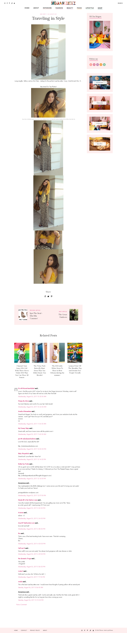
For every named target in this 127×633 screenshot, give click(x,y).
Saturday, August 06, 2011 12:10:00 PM (30, 600)
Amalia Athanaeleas (24, 411)
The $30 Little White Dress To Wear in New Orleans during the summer (57, 370)
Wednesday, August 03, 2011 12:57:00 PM (32, 495)
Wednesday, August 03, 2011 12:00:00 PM (32, 449)
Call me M (21, 548)
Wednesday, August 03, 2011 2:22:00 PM (31, 508)
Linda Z (20, 571)
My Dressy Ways (23, 428)
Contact (24, 630)
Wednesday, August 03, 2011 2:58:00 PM (31, 529)
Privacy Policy (35, 630)
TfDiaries (101, 630)
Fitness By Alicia (23, 401)
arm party (43, 14)
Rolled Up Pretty (23, 464)
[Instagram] (94, 64)
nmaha (20, 581)
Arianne (20, 512)
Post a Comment (21, 604)
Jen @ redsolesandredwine (27, 439)
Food (79, 8)
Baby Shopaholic (23, 453)
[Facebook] (90, 64)
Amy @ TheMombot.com (26, 523)
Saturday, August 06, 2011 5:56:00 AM (30, 587)
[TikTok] (101, 64)
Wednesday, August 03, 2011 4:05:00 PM (31, 544)
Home (27, 8)
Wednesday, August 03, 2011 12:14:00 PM (32, 459)
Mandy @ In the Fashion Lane (27, 500)
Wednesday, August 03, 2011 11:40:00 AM (32, 434)
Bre (19, 533)
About (36, 8)
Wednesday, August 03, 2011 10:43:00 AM (32, 407)
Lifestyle (90, 8)
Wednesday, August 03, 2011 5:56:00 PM (31, 567)
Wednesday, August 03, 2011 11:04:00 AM (32, 424)
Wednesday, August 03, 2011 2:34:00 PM (31, 518)
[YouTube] (104, 64)
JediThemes (110, 630)
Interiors (47, 8)
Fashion (59, 8)
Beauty (70, 8)
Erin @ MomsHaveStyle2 (26, 388)
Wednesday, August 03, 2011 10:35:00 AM (32, 396)
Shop (100, 8)
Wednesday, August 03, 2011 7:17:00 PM (31, 577)
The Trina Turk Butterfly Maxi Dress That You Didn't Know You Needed (39, 370)
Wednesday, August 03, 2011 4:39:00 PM (31, 554)
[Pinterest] (97, 64)
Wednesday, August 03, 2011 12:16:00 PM (32, 478)
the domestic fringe (24, 558)
